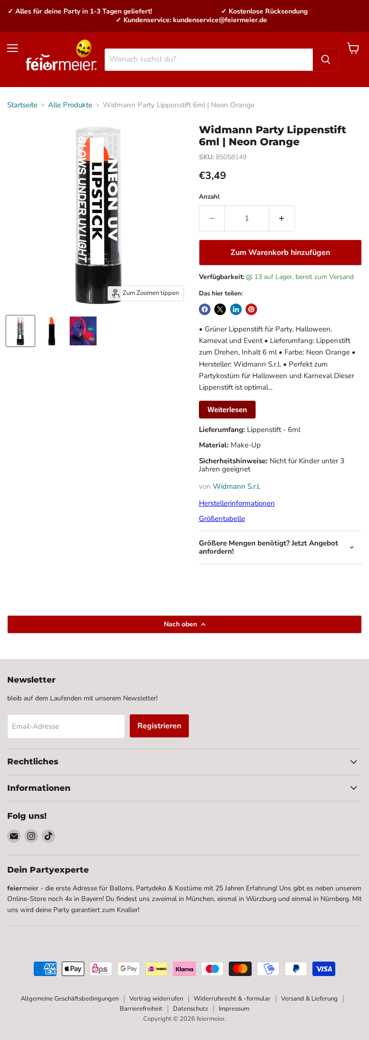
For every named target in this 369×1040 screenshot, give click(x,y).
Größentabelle (222, 518)
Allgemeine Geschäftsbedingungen (70, 998)
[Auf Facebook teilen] (204, 309)
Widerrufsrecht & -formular (232, 998)
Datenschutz (190, 1008)
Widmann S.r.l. (236, 486)
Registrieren (159, 726)
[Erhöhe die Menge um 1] (282, 218)
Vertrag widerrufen (156, 998)
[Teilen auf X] (220, 309)
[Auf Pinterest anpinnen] (251, 309)
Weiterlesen (227, 410)
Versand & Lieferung (309, 998)
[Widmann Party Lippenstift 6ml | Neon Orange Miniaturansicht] (20, 331)
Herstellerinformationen (237, 503)
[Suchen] (326, 60)
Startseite (22, 105)
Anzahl (209, 197)
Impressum (234, 1008)
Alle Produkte (70, 105)
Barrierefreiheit (141, 1008)
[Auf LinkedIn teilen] (236, 309)
